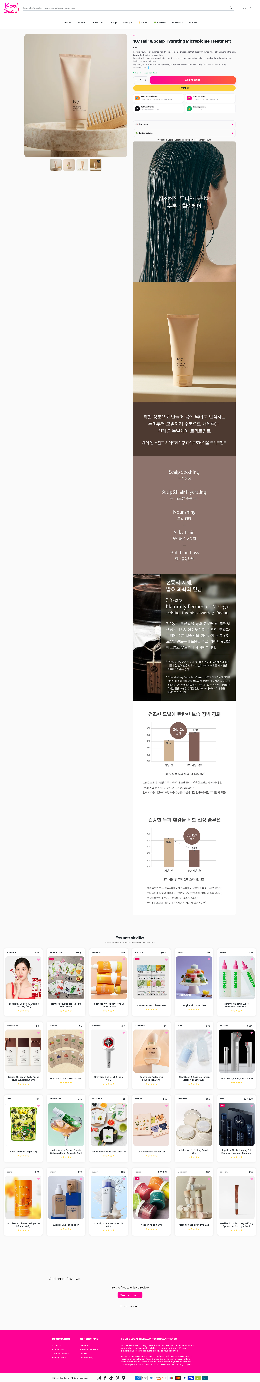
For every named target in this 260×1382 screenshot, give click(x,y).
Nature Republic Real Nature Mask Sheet (66, 1005)
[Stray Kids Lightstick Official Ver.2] (109, 1051)
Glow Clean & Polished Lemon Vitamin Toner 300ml (194, 1078)
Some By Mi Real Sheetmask (151, 1005)
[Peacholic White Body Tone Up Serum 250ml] (109, 977)
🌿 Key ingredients (144, 133)
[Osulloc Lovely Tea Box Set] (151, 1124)
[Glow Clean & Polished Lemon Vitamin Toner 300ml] (194, 1051)
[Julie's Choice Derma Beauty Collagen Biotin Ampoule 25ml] (66, 1124)
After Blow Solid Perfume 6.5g (194, 1224)
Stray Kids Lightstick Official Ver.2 (108, 1078)
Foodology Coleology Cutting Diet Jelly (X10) (23, 1005)
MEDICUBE (224, 1026)
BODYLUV (181, 952)
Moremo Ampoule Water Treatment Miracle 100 (236, 1005)
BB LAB (9, 1172)
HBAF (9, 1099)
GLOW (180, 1026)
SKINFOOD (53, 1026)
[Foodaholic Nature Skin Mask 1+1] (109, 1124)
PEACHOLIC (96, 952)
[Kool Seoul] (11, 8)
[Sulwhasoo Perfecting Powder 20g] (194, 1124)
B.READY (53, 1172)
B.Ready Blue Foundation (66, 1224)
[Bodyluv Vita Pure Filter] (194, 977)
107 (134, 36)
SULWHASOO (140, 1026)
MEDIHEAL (223, 1172)
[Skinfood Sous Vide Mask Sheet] (66, 1051)
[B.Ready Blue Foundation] (66, 1197)
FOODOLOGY (12, 952)
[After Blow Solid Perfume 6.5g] (194, 1197)
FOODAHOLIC (97, 1099)
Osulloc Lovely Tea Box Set (151, 1151)
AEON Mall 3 (143, 1361)
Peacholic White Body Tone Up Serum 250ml (108, 1005)
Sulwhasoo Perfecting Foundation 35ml (151, 1078)
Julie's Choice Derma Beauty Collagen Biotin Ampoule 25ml (66, 1151)
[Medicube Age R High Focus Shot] (237, 1051)
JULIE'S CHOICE (55, 1099)
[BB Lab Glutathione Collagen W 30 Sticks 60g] (23, 1197)
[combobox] (128, 8)
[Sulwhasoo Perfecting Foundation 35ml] (151, 1051)
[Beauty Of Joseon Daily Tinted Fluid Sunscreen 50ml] (23, 1051)
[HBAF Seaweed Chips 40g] (23, 1124)
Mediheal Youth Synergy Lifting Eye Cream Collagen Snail (236, 1225)
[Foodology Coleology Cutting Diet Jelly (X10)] (23, 977)
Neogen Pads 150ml (151, 1224)
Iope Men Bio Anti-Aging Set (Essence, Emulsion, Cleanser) (237, 1151)
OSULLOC (138, 1099)
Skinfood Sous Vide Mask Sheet (66, 1078)
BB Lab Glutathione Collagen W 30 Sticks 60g (23, 1225)
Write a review (130, 1295)
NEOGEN (138, 1172)
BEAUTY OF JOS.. (13, 1026)
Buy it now (184, 88)
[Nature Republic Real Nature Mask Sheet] (66, 977)
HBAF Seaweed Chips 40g (23, 1151)
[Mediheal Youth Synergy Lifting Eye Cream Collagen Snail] (237, 1197)
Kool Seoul (64, 1378)
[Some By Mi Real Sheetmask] (151, 977)
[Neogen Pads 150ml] (151, 1197)
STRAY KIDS (96, 1026)
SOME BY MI (139, 952)
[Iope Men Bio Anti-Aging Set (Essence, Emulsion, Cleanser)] (237, 1124)
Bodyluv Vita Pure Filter (194, 1005)
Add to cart (192, 80)
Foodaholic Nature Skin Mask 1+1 (109, 1151)
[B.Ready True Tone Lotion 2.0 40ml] (109, 1197)
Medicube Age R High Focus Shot (237, 1078)
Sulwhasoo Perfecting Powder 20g (194, 1151)
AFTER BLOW (182, 1172)
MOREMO (223, 952)
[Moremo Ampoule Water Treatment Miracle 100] (237, 977)
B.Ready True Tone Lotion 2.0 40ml (108, 1225)
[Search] (231, 8)
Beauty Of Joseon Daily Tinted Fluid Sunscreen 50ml (23, 1078)
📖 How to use (141, 124)
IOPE (222, 1099)
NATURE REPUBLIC (56, 952)
